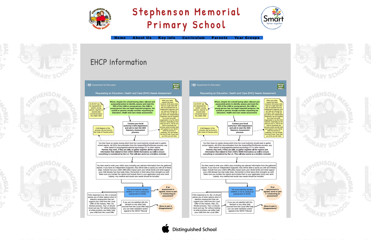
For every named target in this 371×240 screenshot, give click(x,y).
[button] (167, 38)
